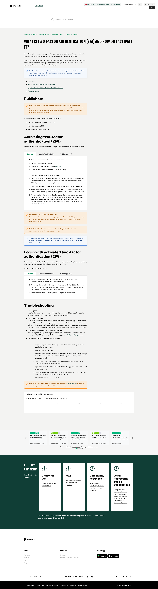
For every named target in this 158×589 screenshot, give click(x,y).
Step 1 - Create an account (69, 35)
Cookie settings (82, 585)
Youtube (26, 557)
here (102, 515)
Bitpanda (63, 555)
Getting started (44, 35)
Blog (86, 577)
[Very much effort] (36, 403)
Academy (27, 555)
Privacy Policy (40, 585)
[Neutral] (79, 403)
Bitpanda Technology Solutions (69, 557)
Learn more (43, 518)
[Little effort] (100, 403)
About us (68, 577)
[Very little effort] (121, 403)
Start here (54, 35)
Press (81, 577)
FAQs (25, 563)
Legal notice (30, 585)
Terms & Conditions (52, 585)
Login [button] (97, 515)
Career (75, 577)
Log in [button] (152, 7)
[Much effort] (57, 403)
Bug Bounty (73, 585)
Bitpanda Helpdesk (30, 35)
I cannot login (149, 4)
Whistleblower (63, 585)
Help (25, 560)
